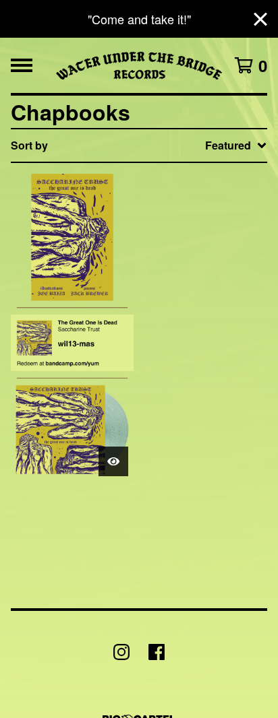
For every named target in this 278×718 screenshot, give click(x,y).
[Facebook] (156, 652)
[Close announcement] (260, 19)
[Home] (139, 65)
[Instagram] (121, 652)
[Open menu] (21, 65)
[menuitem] (139, 145)
